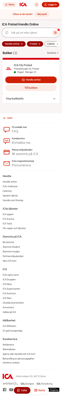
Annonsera (8, 307)
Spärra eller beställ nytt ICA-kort (19, 354)
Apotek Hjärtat (10, 195)
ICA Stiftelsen (9, 326)
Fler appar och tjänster (14, 228)
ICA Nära (7, 284)
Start (9, 118)
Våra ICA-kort (9, 260)
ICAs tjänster (10, 208)
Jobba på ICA (9, 312)
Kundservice (10, 339)
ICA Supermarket (11, 288)
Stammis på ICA (12, 236)
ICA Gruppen (9, 279)
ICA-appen (8, 214)
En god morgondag (12, 330)
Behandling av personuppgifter (18, 358)
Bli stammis (8, 242)
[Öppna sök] (36, 4)
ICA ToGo (7, 223)
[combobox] (27, 32)
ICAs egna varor (11, 274)
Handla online (33, 79)
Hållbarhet (9, 320)
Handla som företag (13, 200)
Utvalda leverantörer (13, 302)
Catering (7, 191)
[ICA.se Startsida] (23, 5)
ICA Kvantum (9, 293)
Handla (7, 176)
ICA (5, 269)
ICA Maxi (7, 298)
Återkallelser (9, 349)
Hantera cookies (11, 362)
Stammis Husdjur (11, 251)
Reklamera (8, 344)
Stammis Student (11, 246)
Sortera (51, 52)
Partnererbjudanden (13, 256)
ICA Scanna (8, 219)
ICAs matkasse (10, 186)
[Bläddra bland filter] (57, 44)
